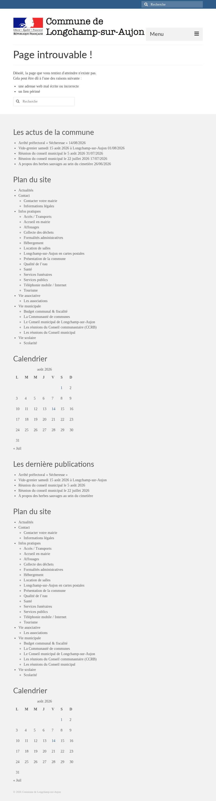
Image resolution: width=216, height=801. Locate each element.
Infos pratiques (29, 211)
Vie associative (29, 296)
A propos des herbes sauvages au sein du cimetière (55, 164)
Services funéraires (38, 275)
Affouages (31, 227)
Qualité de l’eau (35, 264)
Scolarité (30, 343)
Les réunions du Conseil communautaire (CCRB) (60, 327)
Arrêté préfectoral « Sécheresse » (43, 143)
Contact (24, 196)
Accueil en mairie (37, 222)
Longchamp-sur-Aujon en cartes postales (54, 253)
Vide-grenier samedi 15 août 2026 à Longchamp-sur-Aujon (62, 148)
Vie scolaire (27, 338)
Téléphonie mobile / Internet (45, 285)
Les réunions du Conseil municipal (49, 333)
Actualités (25, 190)
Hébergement (33, 243)
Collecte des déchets (38, 232)
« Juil (17, 448)
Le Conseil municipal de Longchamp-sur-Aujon (59, 322)
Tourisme (31, 290)
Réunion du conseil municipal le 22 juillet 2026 (53, 159)
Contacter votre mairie (40, 201)
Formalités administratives (43, 238)
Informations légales (39, 206)
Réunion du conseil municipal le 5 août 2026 (51, 153)
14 (53, 409)
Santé (28, 269)
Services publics (36, 280)
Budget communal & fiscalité (45, 311)
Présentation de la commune (45, 259)
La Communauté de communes (47, 317)
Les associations (35, 301)
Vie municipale (29, 306)
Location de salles (37, 248)
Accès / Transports (37, 217)
